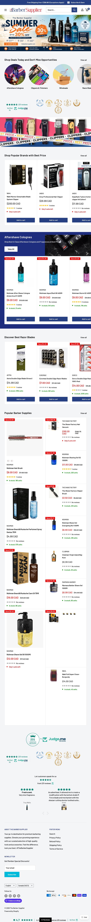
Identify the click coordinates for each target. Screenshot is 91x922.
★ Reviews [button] (45, 920)
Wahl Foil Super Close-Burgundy (70, 675)
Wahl (9, 193)
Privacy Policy (55, 837)
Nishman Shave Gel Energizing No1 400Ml (70, 524)
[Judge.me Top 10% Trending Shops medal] (58, 110)
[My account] (82, 10)
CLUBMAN (65, 552)
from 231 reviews (44, 783)
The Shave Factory (69, 421)
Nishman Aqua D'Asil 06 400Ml (50, 293)
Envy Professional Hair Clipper (51, 197)
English (8, 886)
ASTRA (9, 375)
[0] (86, 10)
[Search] (74, 9)
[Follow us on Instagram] (10, 895)
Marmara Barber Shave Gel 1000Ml (72, 586)
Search (52, 834)
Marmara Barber (69, 582)
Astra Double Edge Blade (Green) (19, 378)
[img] (45, 780)
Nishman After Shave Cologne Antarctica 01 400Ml (18, 294)
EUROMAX (42, 375)
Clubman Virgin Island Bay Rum (72, 556)
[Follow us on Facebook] (6, 895)
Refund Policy (54, 841)
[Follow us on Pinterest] (14, 895)
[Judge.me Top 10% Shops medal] (76, 103)
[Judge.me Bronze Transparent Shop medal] (58, 103)
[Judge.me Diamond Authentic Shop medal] (39, 103)
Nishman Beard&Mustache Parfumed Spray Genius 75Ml (24, 530)
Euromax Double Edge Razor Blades (53, 378)
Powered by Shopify (11, 911)
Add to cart (21, 220)
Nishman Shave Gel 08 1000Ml (19, 654)
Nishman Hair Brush (15, 468)
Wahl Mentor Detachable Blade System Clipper (19, 198)
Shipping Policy (55, 845)
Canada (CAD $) (23, 886)
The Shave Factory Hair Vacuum (71, 425)
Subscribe (12, 874)
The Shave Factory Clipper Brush (72, 492)
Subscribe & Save (78, 2)
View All (11, 249)
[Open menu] (5, 10)
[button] (43, 813)
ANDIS (41, 193)
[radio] (8, 460)
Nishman (10, 290)
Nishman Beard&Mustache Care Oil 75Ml (23, 593)
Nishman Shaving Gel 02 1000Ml (71, 458)
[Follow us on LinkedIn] (18, 895)
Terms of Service (56, 849)
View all (83, 60)
